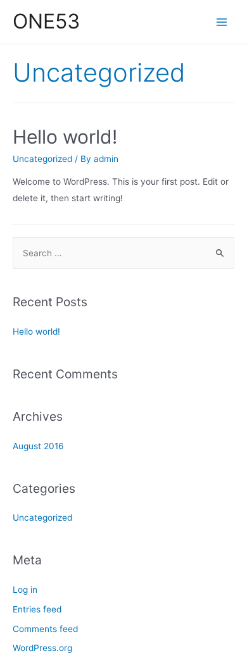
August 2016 (38, 446)
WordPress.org (42, 648)
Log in (25, 590)
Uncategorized (42, 159)
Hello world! (65, 136)
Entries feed (37, 609)
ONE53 (46, 21)
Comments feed (45, 629)
